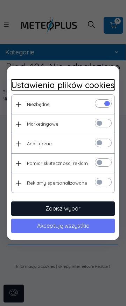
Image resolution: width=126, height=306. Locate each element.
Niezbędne (38, 104)
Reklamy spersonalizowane (57, 183)
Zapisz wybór (63, 208)
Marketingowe (42, 124)
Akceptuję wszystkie (63, 225)
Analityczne (39, 143)
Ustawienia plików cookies (62, 85)
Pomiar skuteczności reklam (57, 163)
